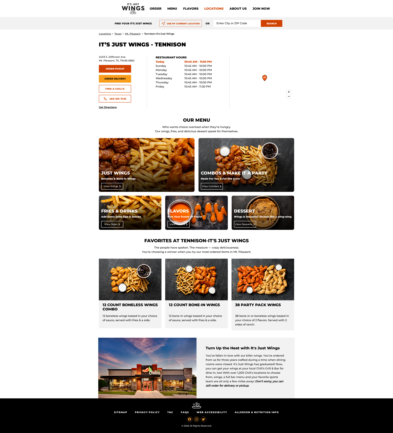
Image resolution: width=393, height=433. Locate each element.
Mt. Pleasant (133, 33)
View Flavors (177, 224)
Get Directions (108, 107)
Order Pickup (115, 68)
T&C (170, 412)
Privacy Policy (147, 412)
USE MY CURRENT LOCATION (183, 23)
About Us (238, 8)
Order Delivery (115, 78)
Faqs (185, 412)
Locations (214, 8)
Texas (118, 33)
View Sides (111, 224)
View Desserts (244, 224)
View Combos (210, 186)
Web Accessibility (212, 412)
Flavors (190, 8)
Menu (172, 8)
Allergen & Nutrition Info (257, 412)
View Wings (111, 186)
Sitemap (120, 412)
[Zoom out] (289, 96)
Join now (261, 8)
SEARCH (272, 23)
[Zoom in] (289, 92)
